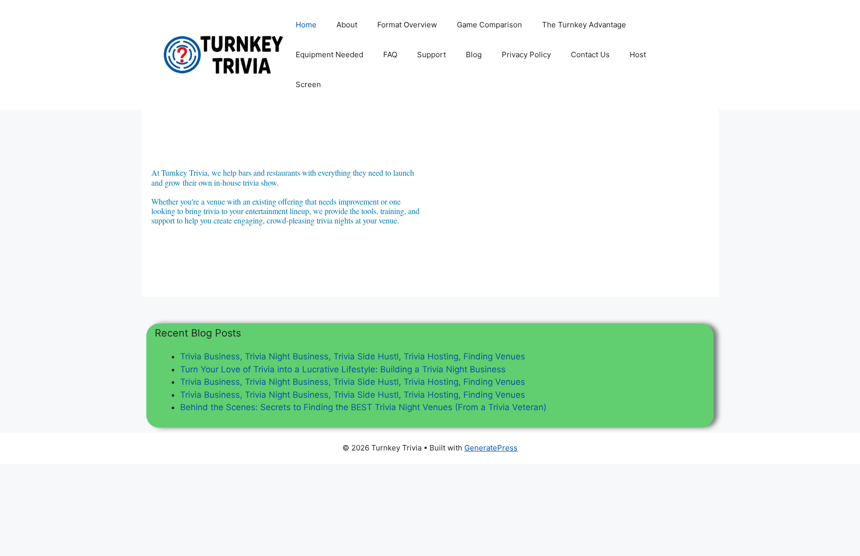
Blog (474, 54)
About (346, 24)
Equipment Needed (329, 54)
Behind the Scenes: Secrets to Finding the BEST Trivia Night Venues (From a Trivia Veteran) (363, 407)
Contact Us (590, 54)
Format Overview (407, 24)
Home (306, 24)
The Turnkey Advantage (584, 24)
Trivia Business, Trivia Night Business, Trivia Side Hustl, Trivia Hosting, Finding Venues (352, 356)
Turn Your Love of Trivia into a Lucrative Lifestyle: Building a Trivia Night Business (343, 369)
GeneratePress (491, 447)
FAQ (390, 54)
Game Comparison (489, 24)
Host (638, 54)
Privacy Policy (526, 54)
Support (431, 54)
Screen (308, 84)
